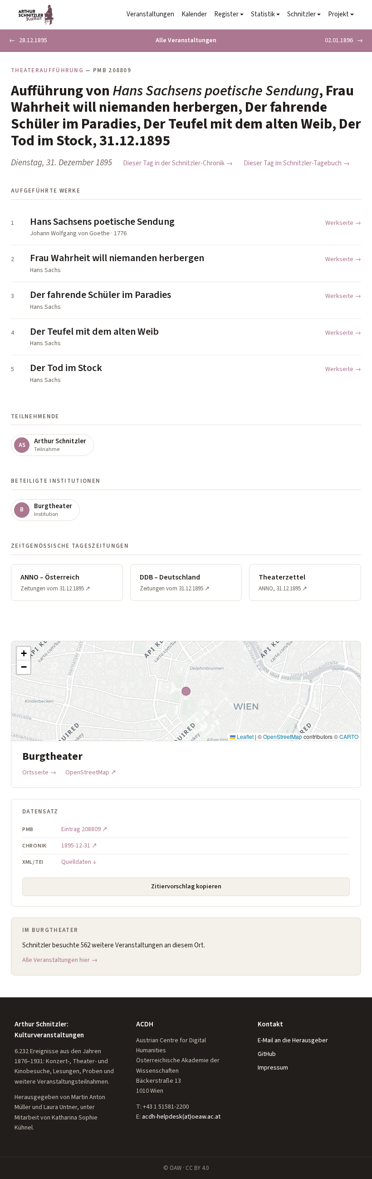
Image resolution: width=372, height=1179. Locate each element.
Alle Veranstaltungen (186, 40)
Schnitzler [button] (301, 14)
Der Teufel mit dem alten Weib (94, 331)
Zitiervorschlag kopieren (186, 886)
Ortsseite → (39, 772)
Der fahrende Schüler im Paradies (100, 294)
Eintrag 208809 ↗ (84, 829)
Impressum (273, 1067)
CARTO (348, 736)
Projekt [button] (338, 14)
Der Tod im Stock (66, 368)
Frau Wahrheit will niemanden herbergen (117, 258)
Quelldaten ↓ (79, 862)
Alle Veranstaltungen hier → (60, 960)
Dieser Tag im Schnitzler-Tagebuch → (297, 163)
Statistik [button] (263, 14)
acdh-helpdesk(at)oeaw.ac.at (181, 1116)
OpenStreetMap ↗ (90, 772)
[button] (23, 653)
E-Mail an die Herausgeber (293, 1040)
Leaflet (244, 736)
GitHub (267, 1054)
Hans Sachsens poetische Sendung (102, 221)
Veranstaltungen (150, 14)
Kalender (194, 14)
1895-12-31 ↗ (79, 845)
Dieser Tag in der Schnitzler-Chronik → (178, 163)
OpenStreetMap (282, 736)
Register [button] (226, 14)
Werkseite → (343, 223)
